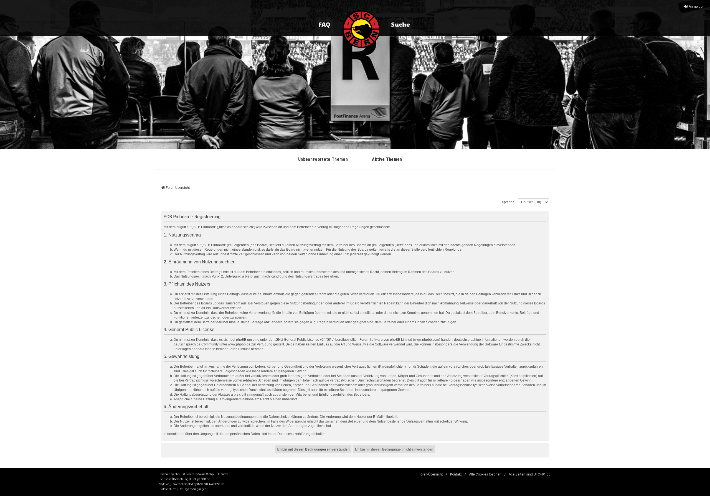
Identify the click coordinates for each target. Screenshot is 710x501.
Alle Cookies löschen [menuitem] (485, 474)
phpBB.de (203, 479)
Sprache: (508, 202)
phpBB (178, 474)
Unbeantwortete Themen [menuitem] (323, 159)
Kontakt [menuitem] (456, 474)
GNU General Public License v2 (300, 340)
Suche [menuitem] (400, 25)
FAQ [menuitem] (324, 25)
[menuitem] (167, 489)
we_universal (174, 484)
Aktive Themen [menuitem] (387, 159)
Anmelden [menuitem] (696, 7)
